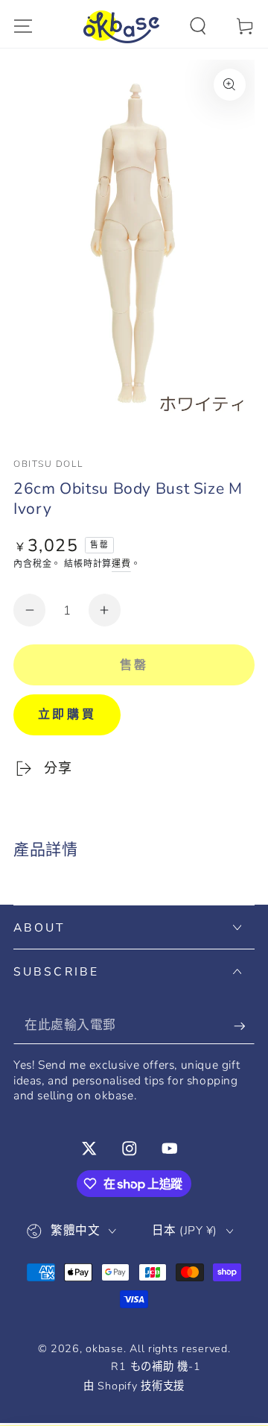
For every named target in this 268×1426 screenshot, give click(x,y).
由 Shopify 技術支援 (134, 1386)
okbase (104, 1348)
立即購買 (67, 714)
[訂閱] (244, 1026)
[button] (198, 26)
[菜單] (23, 26)
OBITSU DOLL (48, 464)
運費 (121, 564)
